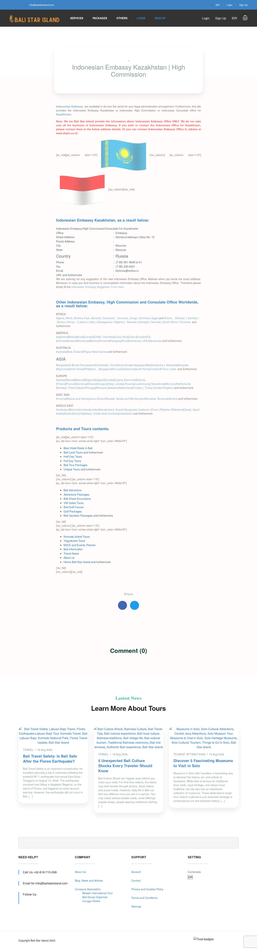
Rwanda (132, 322)
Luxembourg (142, 384)
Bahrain (74, 409)
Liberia (82, 322)
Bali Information (73, 549)
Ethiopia (180, 318)
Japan (141, 365)
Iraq (87, 409)
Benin (69, 318)
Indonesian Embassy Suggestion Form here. (97, 287)
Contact (136, 880)
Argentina (62, 337)
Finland (61, 384)
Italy (110, 384)
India (134, 365)
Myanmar (62, 369)
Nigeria (119, 322)
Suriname (134, 341)
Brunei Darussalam (83, 365)
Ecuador (141, 337)
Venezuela (155, 341)
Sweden (113, 388)
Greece (91, 384)
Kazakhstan (106, 409)
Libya (92, 322)
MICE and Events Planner (80, 545)
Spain (81, 388)
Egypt (154, 318)
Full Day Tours (72, 461)
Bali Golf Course (74, 507)
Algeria (60, 318)
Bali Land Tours (73, 452)
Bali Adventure (72, 490)
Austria (60, 380)
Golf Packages (73, 511)
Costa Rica (121, 337)
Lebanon (145, 409)
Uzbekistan (125, 413)
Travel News (71, 553)
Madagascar (104, 322)
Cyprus (119, 380)
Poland (72, 388)
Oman (155, 409)
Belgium (89, 380)
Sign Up (243, 4)
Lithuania (128, 384)
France (70, 384)
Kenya (71, 322)
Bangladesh (63, 365)
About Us (80, 872)
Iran (81, 409)
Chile (97, 337)
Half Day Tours (73, 456)
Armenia (61, 398)
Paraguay (115, 341)
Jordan (94, 409)
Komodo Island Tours (77, 536)
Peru (125, 341)
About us (69, 557)
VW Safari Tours (74, 503)
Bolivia (72, 337)
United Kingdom (163, 388)
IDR (218, 4)
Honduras (83, 341)
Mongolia (183, 365)
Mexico (94, 341)
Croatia (109, 380)
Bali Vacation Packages (78, 515)
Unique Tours (72, 469)
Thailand (156, 369)
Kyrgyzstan (132, 409)
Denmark (130, 380)
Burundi (96, 318)
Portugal (90, 388)
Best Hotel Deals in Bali (78, 448)
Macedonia (157, 384)
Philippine (90, 369)
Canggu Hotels (91, 901)
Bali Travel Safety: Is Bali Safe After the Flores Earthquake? (50, 758)
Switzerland (125, 388)
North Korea (76, 369)
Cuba (131, 337)
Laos (160, 365)
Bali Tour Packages (75, 465)
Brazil (80, 337)
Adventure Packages (76, 494)
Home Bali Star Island (77, 562)
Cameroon (108, 318)
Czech (101, 398)
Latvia (118, 384)
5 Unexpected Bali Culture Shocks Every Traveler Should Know (125, 765)
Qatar (187, 409)
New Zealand (75, 352)
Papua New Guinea (95, 352)
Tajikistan (85, 413)
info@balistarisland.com (41, 4)
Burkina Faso (82, 318)
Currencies (194, 872)
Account (136, 872)
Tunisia (137, 388)
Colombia (108, 337)
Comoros (122, 318)
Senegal (144, 322)
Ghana (61, 322)
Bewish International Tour (97, 893)
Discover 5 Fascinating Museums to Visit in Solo (203, 763)
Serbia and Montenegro (130, 398)
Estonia (141, 380)
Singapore (105, 369)
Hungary (102, 384)
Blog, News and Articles (89, 880)
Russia (110, 398)
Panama (104, 341)
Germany (81, 384)
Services (76, 18)
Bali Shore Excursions (77, 498)
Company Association (88, 889)
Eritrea (168, 318)
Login (229, 4)
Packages (100, 18)
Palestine (177, 409)
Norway (61, 388)
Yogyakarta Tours (74, 541)
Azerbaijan (62, 409)
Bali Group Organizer (95, 897)
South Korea (142, 369)
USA (145, 341)
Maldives (151, 365)
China (113, 365)
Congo (133, 318)
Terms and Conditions (144, 898)
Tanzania (184, 322)
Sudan (68, 413)
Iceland (72, 341)
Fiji (149, 337)
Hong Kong (124, 365)
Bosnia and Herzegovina (82, 398)
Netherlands (183, 384)
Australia (61, 352)
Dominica (144, 318)
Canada (89, 337)
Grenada (62, 341)
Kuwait (120, 409)
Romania (102, 388)
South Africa (170, 322)
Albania (69, 380)
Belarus (79, 380)
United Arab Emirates (106, 413)
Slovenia (162, 398)
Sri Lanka (118, 369)
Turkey (149, 388)
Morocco (170, 384)
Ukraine (172, 398)
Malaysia (171, 365)
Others (121, 18)
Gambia (192, 318)
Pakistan (165, 409)
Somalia (155, 322)
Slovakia (150, 398)
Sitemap (136, 906)
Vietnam (129, 369)
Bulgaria (100, 380)
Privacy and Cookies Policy (147, 889)
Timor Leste (169, 369)
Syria (76, 413)
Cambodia (101, 365)
